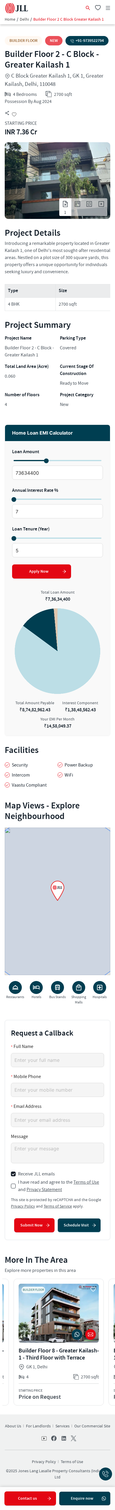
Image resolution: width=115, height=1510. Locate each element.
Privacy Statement (44, 1190)
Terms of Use (86, 1182)
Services (62, 1426)
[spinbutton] (57, 473)
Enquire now (82, 1498)
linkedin (63, 1438)
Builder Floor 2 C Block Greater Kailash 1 (68, 19)
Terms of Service (58, 1206)
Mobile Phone (27, 1077)
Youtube (44, 1438)
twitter (72, 1438)
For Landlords (38, 1426)
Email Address (28, 1106)
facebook (54, 1438)
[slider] (46, 460)
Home (10, 19)
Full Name (23, 1046)
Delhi (24, 19)
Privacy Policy (23, 1206)
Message (19, 1136)
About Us (13, 1426)
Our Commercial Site (92, 1426)
